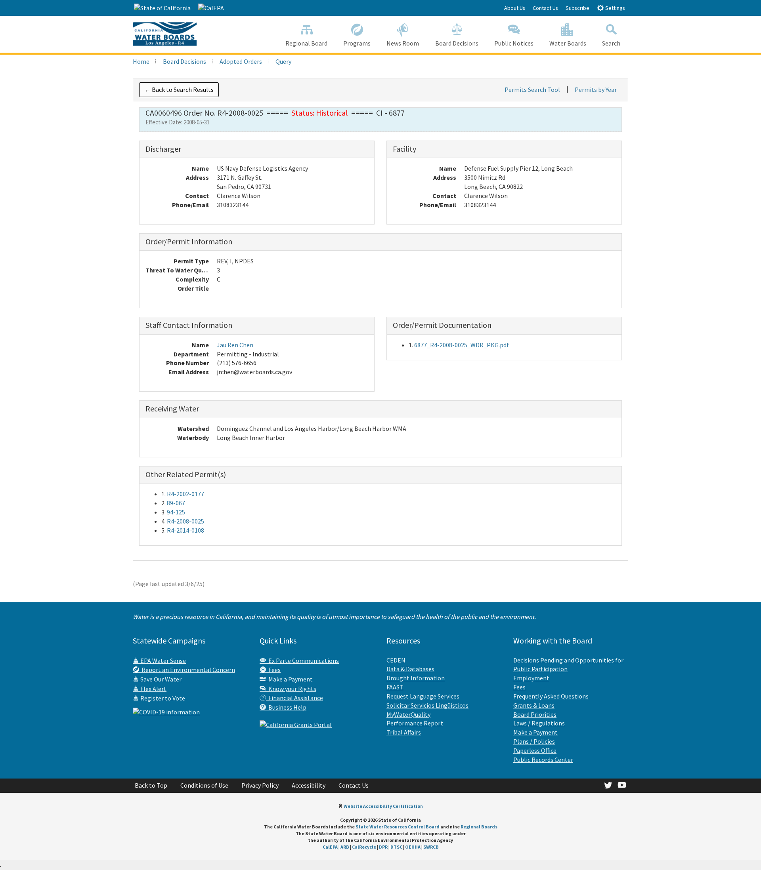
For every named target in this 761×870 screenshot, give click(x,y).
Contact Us (545, 7)
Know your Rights (291, 689)
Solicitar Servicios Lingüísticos (427, 705)
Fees (273, 670)
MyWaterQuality (408, 714)
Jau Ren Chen (235, 345)
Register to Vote (162, 698)
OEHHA (413, 847)
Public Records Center (543, 759)
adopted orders (241, 61)
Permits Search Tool (532, 89)
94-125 (176, 512)
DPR (383, 847)
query (283, 61)
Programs (357, 43)
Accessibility (308, 785)
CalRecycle (364, 847)
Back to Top (151, 785)
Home (141, 61)
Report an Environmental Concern (187, 670)
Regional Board (306, 43)
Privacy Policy (260, 785)
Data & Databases (410, 669)
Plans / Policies (534, 741)
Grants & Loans (533, 705)
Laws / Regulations (539, 723)
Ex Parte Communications (302, 660)
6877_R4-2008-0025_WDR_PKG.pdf (461, 345)
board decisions (184, 61)
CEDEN (395, 660)
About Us (514, 7)
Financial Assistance (294, 698)
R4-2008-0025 (185, 521)
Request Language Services (422, 696)
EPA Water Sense (162, 660)
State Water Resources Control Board (398, 827)
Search (611, 43)
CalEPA (330, 847)
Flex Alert (152, 689)
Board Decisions (456, 43)
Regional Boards (479, 827)
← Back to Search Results (179, 89)
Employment (531, 678)
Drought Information (415, 678)
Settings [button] (614, 7)
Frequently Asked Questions (551, 696)
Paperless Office (534, 750)
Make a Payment (289, 679)
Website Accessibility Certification (383, 806)
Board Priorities (534, 714)
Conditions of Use (204, 785)
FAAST (394, 687)
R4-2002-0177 (185, 494)
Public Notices (513, 43)
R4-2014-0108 (185, 530)
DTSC (396, 847)
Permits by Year (596, 89)
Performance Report (414, 723)
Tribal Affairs (403, 732)
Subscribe (577, 7)
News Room (402, 43)
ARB (344, 847)
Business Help (286, 707)
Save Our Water (160, 679)
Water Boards (567, 43)
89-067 (176, 503)
